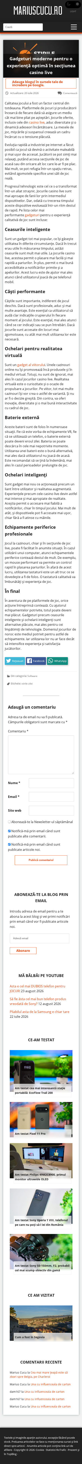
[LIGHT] (73, 4)
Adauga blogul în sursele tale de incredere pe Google (37, 83)
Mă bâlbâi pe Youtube (41, 975)
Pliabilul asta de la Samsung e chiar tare (39, 1012)
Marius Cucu (18, 1372)
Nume (14, 783)
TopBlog (12, 1454)
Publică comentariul (41, 860)
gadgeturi (32, 215)
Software (32, 675)
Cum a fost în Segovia (30, 1337)
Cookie (40, 1450)
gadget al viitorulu (30, 365)
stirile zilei (27, 683)
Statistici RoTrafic (56, 1450)
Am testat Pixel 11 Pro (30, 1134)
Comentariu (18, 731)
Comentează (70, 93)
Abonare (23, 950)
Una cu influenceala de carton (51, 1384)
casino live (37, 122)
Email (14, 796)
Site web (14, 810)
